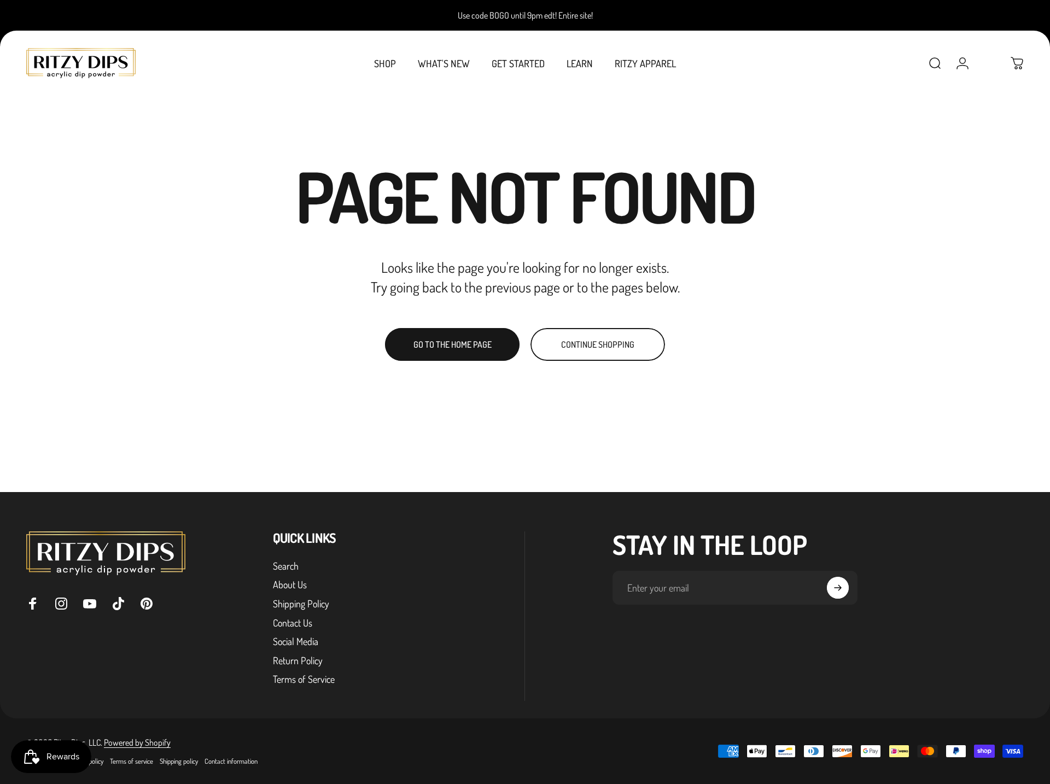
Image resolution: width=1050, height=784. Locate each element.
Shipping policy (179, 761)
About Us (290, 584)
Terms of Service (304, 679)
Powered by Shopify (137, 742)
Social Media (295, 641)
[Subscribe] (838, 588)
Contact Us (292, 623)
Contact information (231, 761)
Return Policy (298, 660)
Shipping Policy (301, 604)
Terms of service (131, 761)
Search (286, 566)
